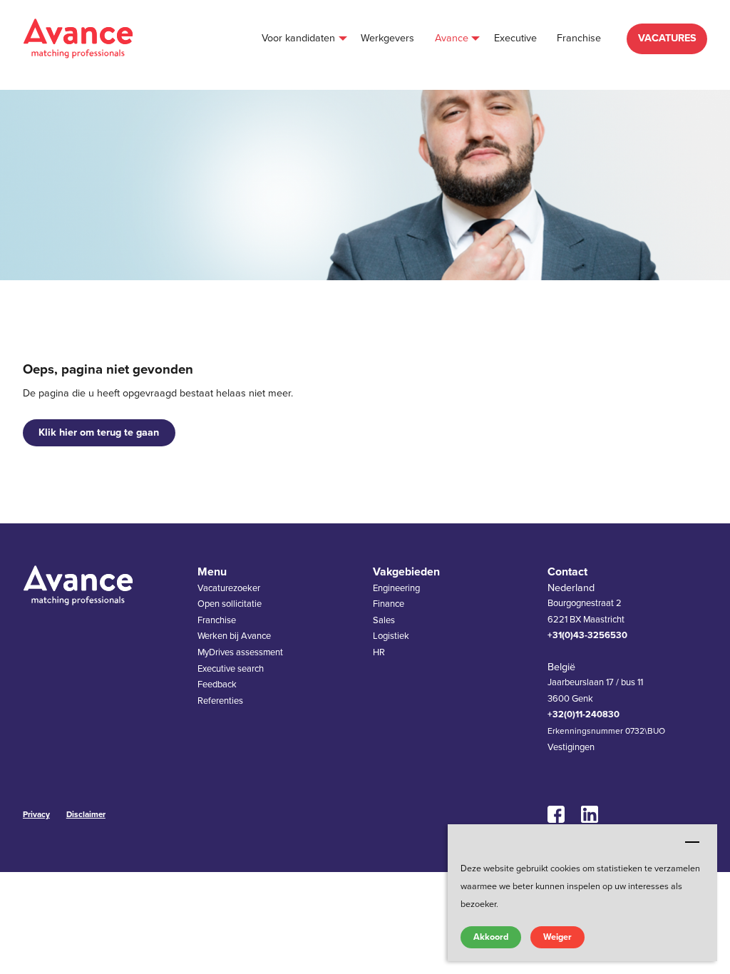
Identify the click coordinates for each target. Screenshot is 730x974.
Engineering (396, 588)
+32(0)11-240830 (584, 714)
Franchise (216, 620)
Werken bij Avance (234, 636)
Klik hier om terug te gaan (98, 432)
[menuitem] (301, 39)
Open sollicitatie (229, 604)
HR (379, 652)
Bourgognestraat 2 (585, 603)
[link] (560, 814)
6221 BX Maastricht (586, 619)
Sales (384, 620)
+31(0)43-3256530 (587, 635)
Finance (388, 604)
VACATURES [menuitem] (667, 38)
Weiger (557, 937)
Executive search (230, 669)
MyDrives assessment (240, 652)
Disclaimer (86, 814)
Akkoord (490, 937)
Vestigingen (571, 747)
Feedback (217, 684)
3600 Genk (570, 698)
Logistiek (391, 636)
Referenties (220, 701)
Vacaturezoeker (228, 588)
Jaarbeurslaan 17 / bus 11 (595, 682)
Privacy (36, 814)
